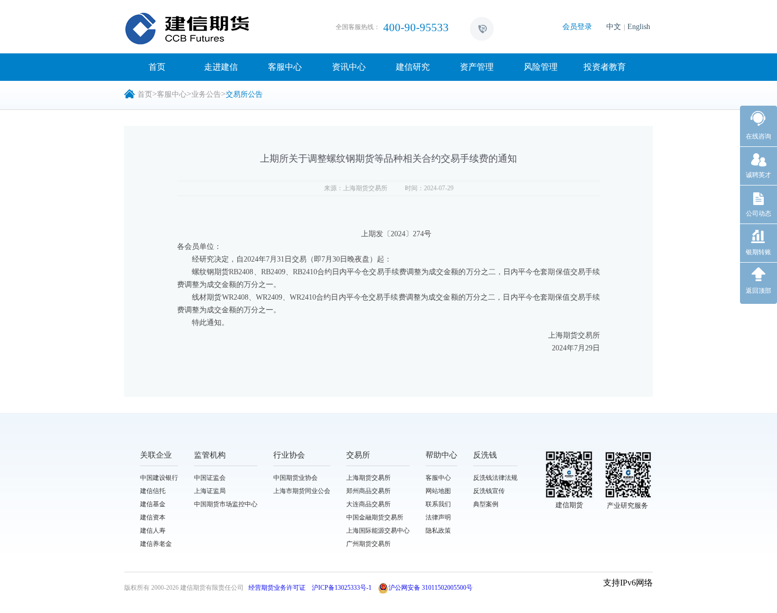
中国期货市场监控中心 (225, 504)
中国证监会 (210, 477)
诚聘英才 (758, 175)
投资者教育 (605, 66)
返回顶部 (758, 290)
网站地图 (438, 491)
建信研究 (413, 66)
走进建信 (221, 66)
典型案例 (485, 504)
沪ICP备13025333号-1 (342, 587)
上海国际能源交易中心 (378, 530)
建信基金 (152, 504)
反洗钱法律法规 (495, 477)
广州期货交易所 (368, 543)
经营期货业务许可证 (277, 587)
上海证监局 (210, 491)
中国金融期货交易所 (374, 517)
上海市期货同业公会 (301, 491)
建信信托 (152, 491)
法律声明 (438, 517)
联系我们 (438, 504)
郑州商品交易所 (368, 491)
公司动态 (758, 213)
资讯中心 (349, 66)
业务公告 (206, 94)
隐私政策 (438, 530)
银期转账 (758, 252)
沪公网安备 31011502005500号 (430, 587)
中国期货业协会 (295, 477)
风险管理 (541, 66)
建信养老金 (156, 543)
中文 (613, 27)
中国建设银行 (159, 477)
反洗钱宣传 (489, 491)
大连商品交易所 (368, 504)
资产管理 (477, 66)
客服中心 (285, 66)
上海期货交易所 (368, 477)
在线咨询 (758, 136)
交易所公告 (244, 94)
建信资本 (152, 517)
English (638, 27)
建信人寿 (152, 530)
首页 (157, 66)
